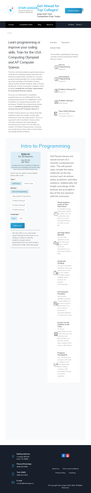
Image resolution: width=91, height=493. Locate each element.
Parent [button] (78, 25)
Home (9, 33)
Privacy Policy (60, 473)
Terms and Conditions (71, 469)
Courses (11, 25)
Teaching (72, 473)
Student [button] (71, 25)
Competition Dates (26, 25)
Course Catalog (73, 11)
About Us (49, 25)
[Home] (11, 10)
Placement (65, 42)
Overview (53, 42)
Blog (39, 25)
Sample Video (55, 48)
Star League (28, 8)
